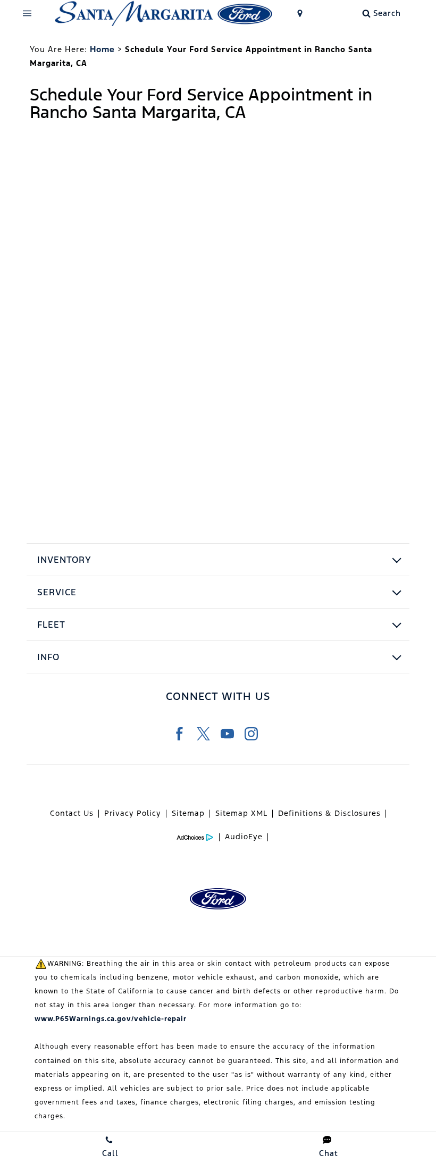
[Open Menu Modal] (27, 13)
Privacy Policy (132, 813)
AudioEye (244, 836)
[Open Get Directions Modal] (300, 13)
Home (102, 49)
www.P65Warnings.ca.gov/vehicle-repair (111, 1019)
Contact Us (72, 813)
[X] (203, 733)
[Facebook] (179, 733)
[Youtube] (227, 733)
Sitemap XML (241, 813)
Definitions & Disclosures (329, 813)
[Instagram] (251, 733)
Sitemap (188, 813)
